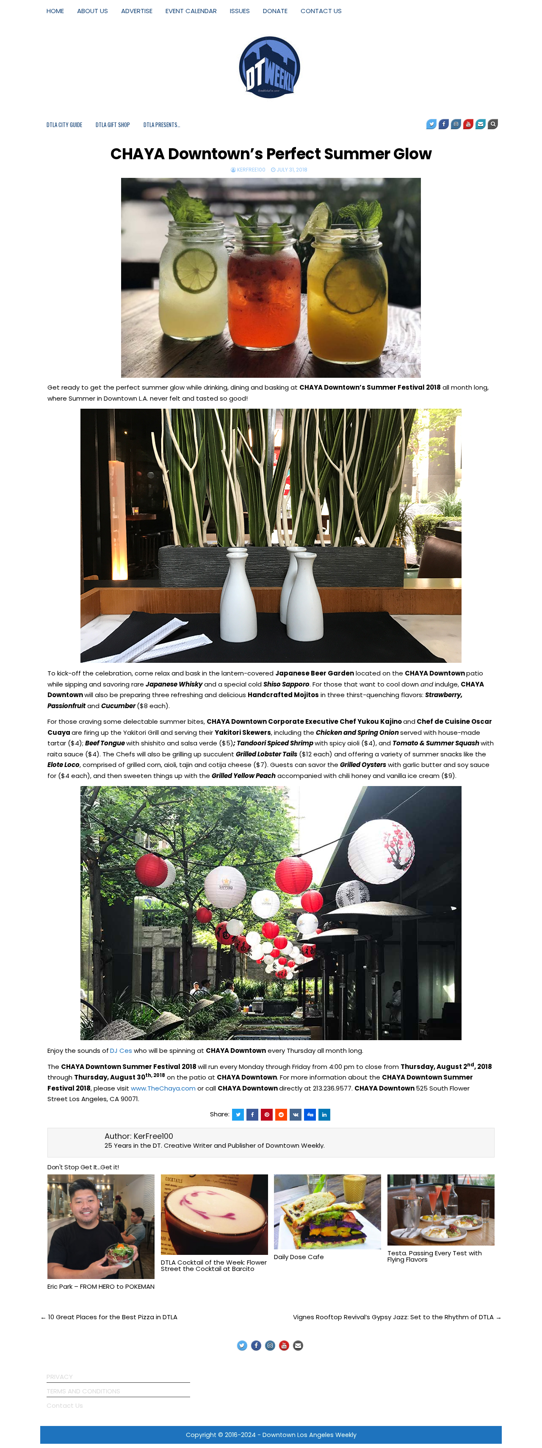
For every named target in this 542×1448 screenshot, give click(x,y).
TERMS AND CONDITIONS (83, 1391)
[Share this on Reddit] (281, 1115)
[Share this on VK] (295, 1115)
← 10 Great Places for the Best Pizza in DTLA (108, 1316)
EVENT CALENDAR (191, 10)
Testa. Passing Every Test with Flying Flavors (434, 1256)
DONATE (275, 10)
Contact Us (65, 1405)
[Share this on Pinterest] (267, 1115)
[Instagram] (456, 124)
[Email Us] (481, 124)
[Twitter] (431, 124)
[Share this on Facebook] (252, 1115)
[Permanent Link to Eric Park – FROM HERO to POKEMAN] (101, 1226)
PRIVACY (60, 1376)
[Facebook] (444, 124)
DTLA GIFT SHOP (113, 124)
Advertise (136, 10)
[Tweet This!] (238, 1115)
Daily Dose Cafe (299, 1256)
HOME (55, 10)
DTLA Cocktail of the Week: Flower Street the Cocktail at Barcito (214, 1265)
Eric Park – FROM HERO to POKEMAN (101, 1286)
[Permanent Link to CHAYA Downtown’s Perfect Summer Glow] (271, 278)
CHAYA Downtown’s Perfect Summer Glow (271, 154)
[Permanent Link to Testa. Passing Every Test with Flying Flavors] (441, 1210)
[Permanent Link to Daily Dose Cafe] (327, 1212)
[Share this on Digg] (310, 1115)
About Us (92, 10)
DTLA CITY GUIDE (64, 124)
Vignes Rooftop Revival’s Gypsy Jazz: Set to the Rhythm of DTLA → (397, 1316)
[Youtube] (468, 124)
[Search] (493, 124)
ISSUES (240, 10)
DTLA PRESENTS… (162, 124)
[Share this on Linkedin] (324, 1115)
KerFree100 (251, 169)
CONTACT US (321, 10)
